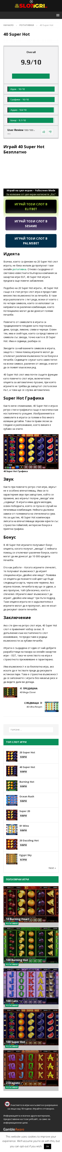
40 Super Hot (27, 767)
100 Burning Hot (17, 960)
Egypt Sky (25, 855)
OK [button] (47, 1146)
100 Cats (12, 1001)
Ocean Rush (26, 796)
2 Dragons (13, 1083)
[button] (57, 15)
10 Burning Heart (17, 919)
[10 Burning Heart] (31, 906)
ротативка (19, 269)
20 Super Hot (27, 752)
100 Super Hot (15, 1042)
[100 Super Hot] (31, 1029)
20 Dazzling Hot (29, 840)
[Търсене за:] (31, 730)
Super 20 (24, 811)
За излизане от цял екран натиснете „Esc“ (31, 192)
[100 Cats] (31, 988)
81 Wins (24, 825)
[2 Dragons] (31, 1070)
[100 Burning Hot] (31, 947)
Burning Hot (26, 781)
